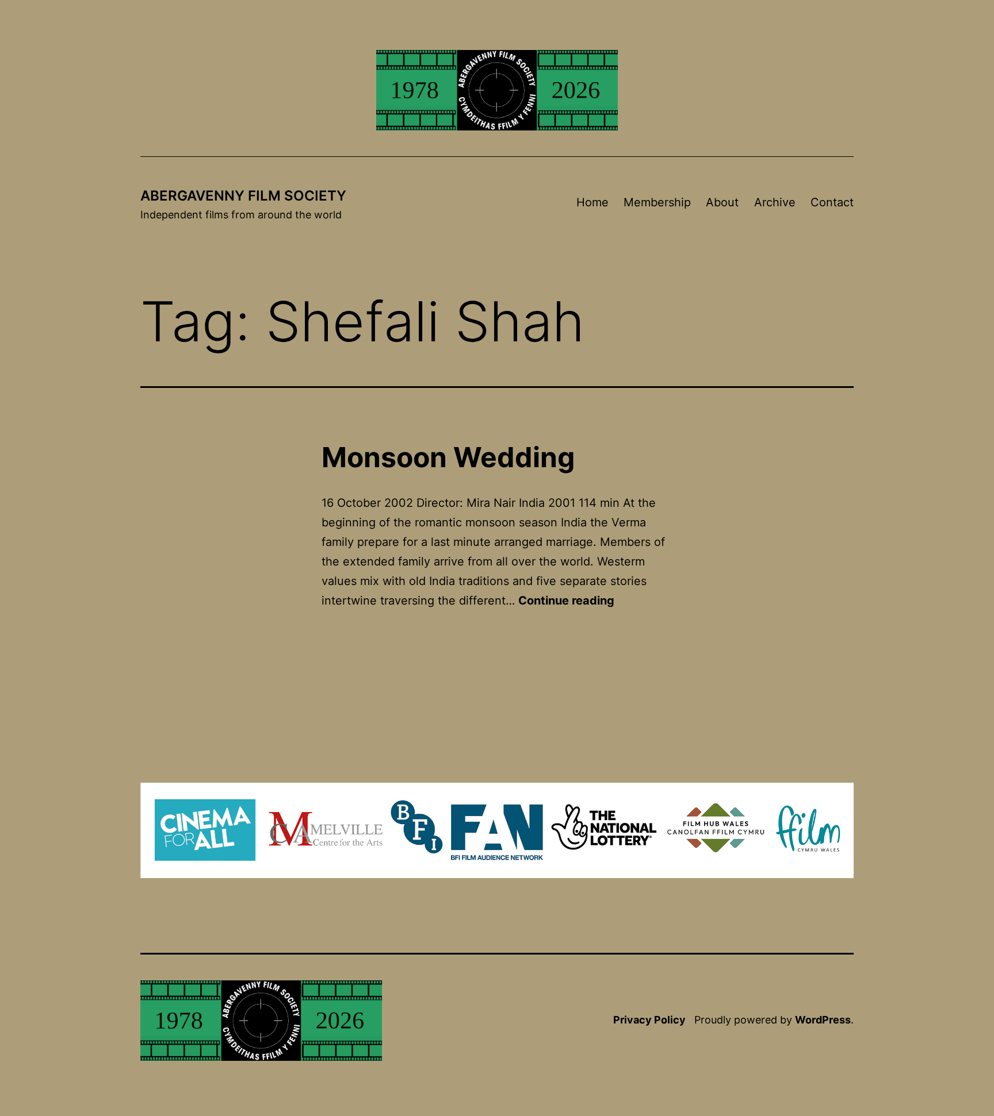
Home (592, 202)
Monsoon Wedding (448, 457)
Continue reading (566, 600)
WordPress (823, 1020)
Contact (832, 202)
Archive (775, 202)
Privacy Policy (649, 1020)
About (722, 202)
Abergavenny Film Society (243, 195)
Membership (657, 202)
